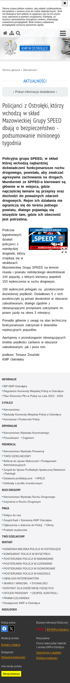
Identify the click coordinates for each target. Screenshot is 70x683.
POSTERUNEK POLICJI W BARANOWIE (28, 558)
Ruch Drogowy (11, 490)
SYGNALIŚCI (40, 583)
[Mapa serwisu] (11, 33)
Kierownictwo (12, 409)
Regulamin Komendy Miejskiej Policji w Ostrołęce (34, 391)
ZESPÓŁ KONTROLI (45, 593)
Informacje (9, 379)
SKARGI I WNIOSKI (16, 583)
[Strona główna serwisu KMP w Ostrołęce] (5, 33)
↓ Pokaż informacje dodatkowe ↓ (35, 91)
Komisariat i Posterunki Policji (21, 419)
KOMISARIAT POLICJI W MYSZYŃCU (27, 553)
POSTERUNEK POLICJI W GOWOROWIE (29, 568)
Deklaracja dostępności (13, 657)
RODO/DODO (9, 609)
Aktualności (30, 69)
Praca (5, 508)
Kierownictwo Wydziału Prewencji (24, 451)
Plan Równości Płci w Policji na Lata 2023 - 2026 (33, 395)
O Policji (7, 403)
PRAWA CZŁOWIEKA (16, 598)
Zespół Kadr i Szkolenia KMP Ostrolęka (28, 520)
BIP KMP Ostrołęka (15, 386)
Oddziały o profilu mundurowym (23, 483)
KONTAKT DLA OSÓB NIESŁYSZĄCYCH (29, 588)
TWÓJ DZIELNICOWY (17, 456)
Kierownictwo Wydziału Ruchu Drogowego (29, 496)
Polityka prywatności (47, 658)
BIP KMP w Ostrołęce (58, 629)
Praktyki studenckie (15, 529)
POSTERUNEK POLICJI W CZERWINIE (28, 563)
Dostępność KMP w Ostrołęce (22, 603)
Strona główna (11, 69)
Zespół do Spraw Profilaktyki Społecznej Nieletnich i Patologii (34, 471)
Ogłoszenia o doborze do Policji (23, 525)
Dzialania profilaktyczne (18, 478)
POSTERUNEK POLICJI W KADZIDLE (27, 573)
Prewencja (9, 444)
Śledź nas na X (11, 629)
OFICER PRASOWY (16, 593)
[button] (63, 33)
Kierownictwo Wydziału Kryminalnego (26, 432)
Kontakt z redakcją (10, 645)
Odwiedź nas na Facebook (4, 629)
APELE (40, 478)
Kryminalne (9, 426)
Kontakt (7, 542)
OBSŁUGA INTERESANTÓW (21, 578)
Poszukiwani (11, 437)
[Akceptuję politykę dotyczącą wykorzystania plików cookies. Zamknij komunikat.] (65, 3)
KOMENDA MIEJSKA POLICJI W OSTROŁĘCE (32, 549)
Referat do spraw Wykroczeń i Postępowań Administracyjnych (30, 462)
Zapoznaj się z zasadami (48, 652)
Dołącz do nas (12, 515)
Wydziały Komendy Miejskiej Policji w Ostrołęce (32, 414)
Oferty (50, 525)
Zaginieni (28, 437)
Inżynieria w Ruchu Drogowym (22, 501)
